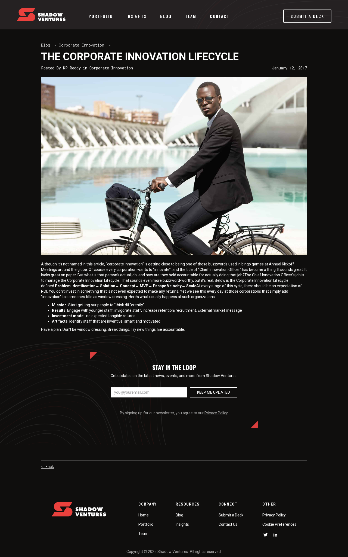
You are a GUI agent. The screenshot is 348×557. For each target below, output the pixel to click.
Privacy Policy (216, 413)
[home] (41, 14)
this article (95, 264)
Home (143, 515)
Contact (219, 16)
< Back (47, 466)
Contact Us (228, 524)
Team (190, 16)
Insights (136, 16)
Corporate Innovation (81, 45)
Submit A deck (307, 16)
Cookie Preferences (279, 524)
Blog (166, 16)
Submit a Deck (231, 515)
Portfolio (101, 16)
